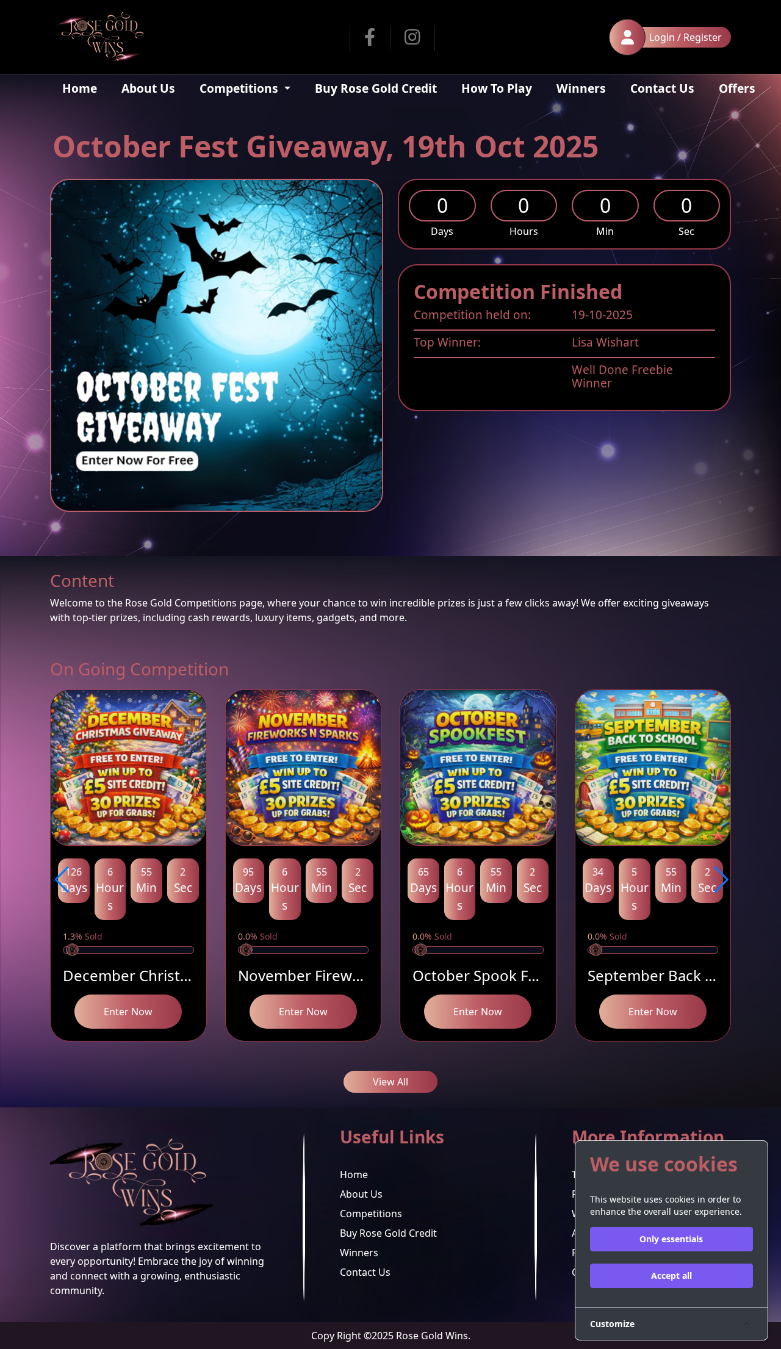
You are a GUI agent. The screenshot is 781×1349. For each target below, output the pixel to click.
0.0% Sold (258, 936)
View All (390, 1081)
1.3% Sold (83, 936)
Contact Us (662, 88)
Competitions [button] (240, 88)
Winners (581, 88)
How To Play (496, 88)
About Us (148, 88)
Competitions (371, 1213)
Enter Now (128, 1011)
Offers (737, 88)
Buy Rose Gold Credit (376, 88)
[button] (60, 879)
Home (79, 88)
